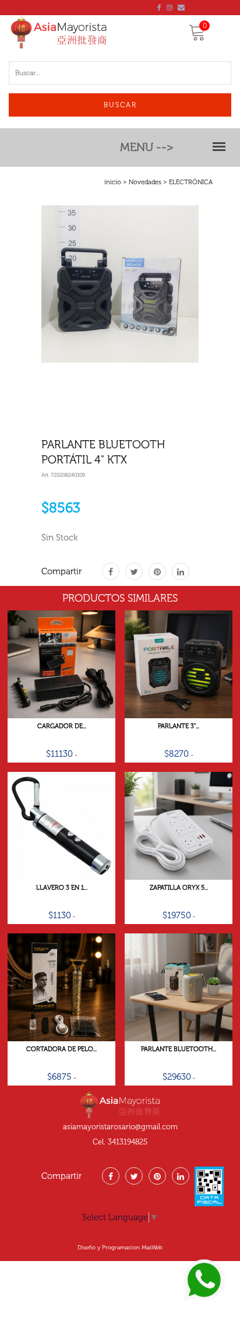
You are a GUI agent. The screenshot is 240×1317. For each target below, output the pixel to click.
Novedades (145, 182)
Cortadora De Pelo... (61, 1049)
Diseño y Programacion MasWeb (120, 1247)
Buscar (120, 105)
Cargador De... (61, 726)
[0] (197, 36)
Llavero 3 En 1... (61, 887)
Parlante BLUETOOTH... (178, 1049)
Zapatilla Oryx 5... (179, 887)
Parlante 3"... (178, 726)
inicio (112, 182)
